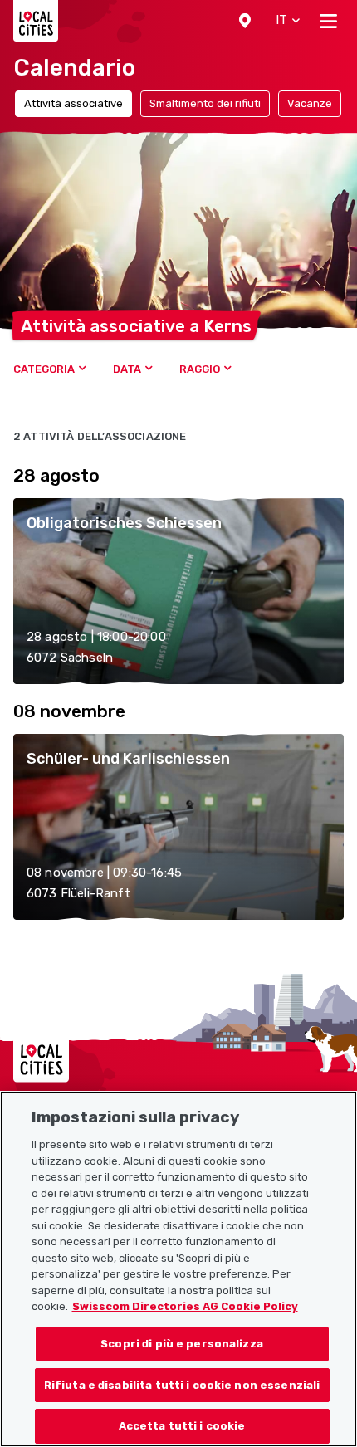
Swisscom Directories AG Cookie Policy (185, 1306)
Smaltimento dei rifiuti (205, 103)
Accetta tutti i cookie (182, 1426)
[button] (245, 20)
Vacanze (309, 103)
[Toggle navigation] (328, 21)
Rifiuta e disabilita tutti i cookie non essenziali (182, 1385)
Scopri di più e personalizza (181, 1343)
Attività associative (73, 103)
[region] (178, 1269)
